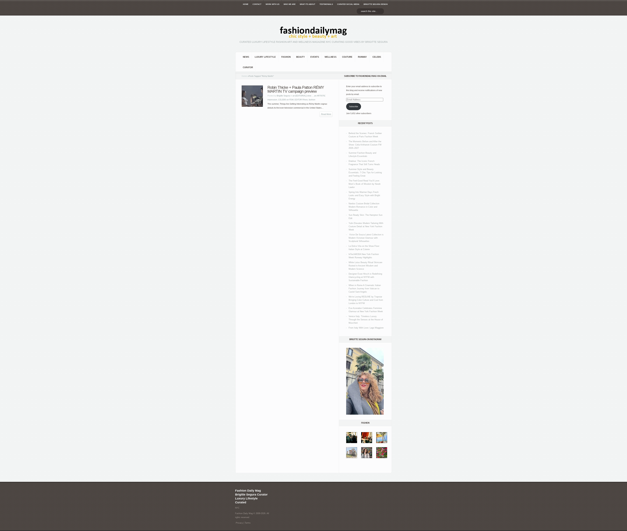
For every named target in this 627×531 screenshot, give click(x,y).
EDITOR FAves (301, 100)
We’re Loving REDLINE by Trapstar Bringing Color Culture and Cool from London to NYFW (366, 299)
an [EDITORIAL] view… (303, 96)
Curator (248, 67)
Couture (347, 57)
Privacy (239, 523)
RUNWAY (362, 57)
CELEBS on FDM (286, 100)
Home (244, 76)
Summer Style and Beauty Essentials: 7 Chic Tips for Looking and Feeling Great (365, 172)
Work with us (272, 4)
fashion (286, 57)
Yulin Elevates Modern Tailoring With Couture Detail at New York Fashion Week (366, 226)
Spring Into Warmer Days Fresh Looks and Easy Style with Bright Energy (364, 195)
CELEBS (376, 57)
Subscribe (353, 106)
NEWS (246, 57)
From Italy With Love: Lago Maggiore (366, 328)
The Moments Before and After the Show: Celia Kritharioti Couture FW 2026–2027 (365, 144)
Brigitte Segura (283, 96)
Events (314, 57)
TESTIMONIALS (326, 4)
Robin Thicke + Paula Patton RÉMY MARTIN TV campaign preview (295, 89)
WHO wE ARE (290, 4)
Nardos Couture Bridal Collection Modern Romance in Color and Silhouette (364, 206)
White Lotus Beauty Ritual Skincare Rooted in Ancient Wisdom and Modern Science (365, 265)
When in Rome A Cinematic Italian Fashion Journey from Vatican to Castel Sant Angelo (365, 288)
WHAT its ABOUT (307, 4)
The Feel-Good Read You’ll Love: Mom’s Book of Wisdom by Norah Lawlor (364, 183)
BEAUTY (300, 57)
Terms (248, 523)
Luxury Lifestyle (265, 57)
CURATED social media (348, 4)
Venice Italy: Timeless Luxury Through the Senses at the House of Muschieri (366, 319)
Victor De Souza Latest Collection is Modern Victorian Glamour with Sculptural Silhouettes (366, 237)
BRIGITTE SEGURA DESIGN (376, 4)
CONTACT (257, 4)
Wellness (331, 57)
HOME (245, 4)
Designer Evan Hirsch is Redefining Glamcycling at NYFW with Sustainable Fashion (365, 277)
